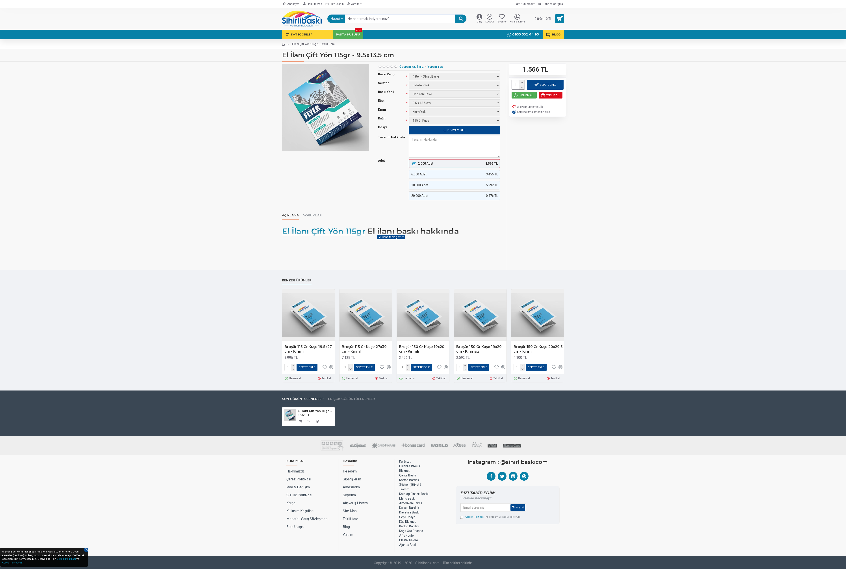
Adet (381, 160)
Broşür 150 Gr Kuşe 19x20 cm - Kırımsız (479, 349)
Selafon (383, 83)
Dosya (382, 127)
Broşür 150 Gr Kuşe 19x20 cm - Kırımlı (421, 349)
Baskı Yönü (386, 91)
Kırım (382, 109)
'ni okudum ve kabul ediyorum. (493, 516)
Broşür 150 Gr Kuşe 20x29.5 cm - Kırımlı (538, 349)
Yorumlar (312, 215)
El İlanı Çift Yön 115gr (323, 231)
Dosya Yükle (456, 130)
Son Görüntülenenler (303, 399)
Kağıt (382, 118)
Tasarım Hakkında (391, 137)
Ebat (381, 100)
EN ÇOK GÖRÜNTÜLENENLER (351, 399)
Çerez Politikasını (12, 562)
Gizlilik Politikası (66, 559)
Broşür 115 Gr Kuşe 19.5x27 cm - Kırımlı (308, 349)
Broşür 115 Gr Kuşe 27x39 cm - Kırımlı (364, 349)
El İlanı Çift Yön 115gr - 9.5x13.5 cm (315, 411)
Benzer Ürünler (297, 280)
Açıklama (290, 215)
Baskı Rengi (386, 74)
